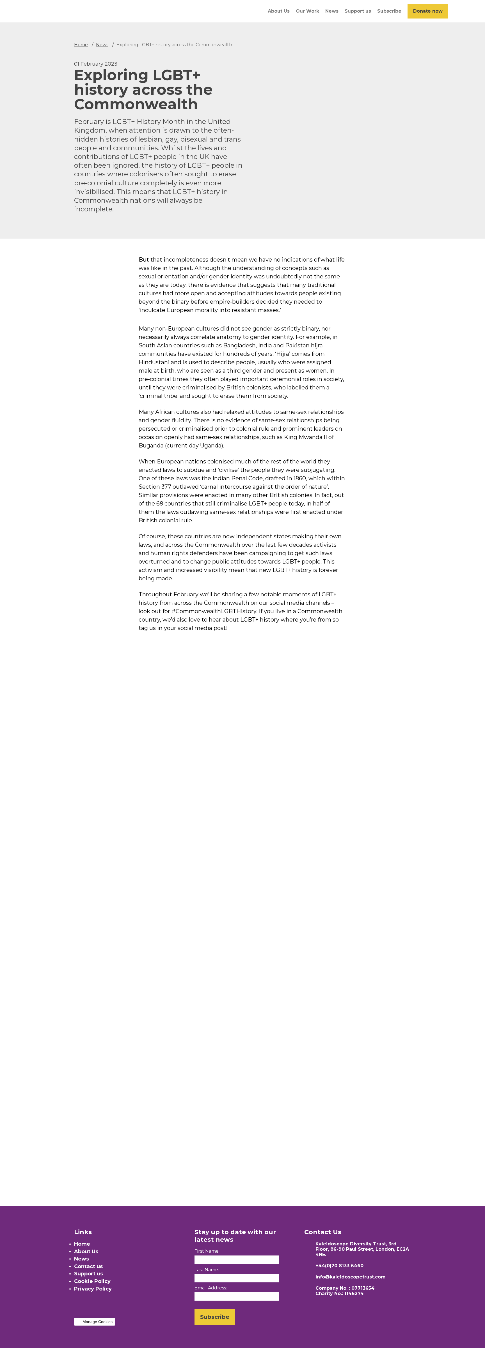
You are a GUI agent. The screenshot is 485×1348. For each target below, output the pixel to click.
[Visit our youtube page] (103, 1307)
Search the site (457, 11)
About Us (279, 11)
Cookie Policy (92, 1281)
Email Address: (211, 1288)
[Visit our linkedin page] (127, 1307)
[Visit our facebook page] (78, 1307)
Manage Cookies (98, 1321)
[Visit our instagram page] (90, 1307)
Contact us (88, 1266)
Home (81, 44)
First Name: (207, 1251)
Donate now (428, 11)
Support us (358, 11)
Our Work (307, 11)
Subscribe (389, 11)
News (331, 11)
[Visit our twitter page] (115, 1307)
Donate (24, 988)
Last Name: (207, 1269)
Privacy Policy (93, 1289)
